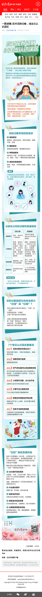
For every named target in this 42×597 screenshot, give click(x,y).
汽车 (12, 17)
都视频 (34, 14)
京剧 (29, 14)
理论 (12, 9)
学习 (21, 17)
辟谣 (24, 14)
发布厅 (27, 9)
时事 (17, 17)
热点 (6, 14)
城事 (20, 14)
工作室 (35, 9)
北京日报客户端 (11, 30)
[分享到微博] (25, 594)
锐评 (11, 14)
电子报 (7, 17)
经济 (15, 14)
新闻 (5, 9)
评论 (19, 9)
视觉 (26, 17)
